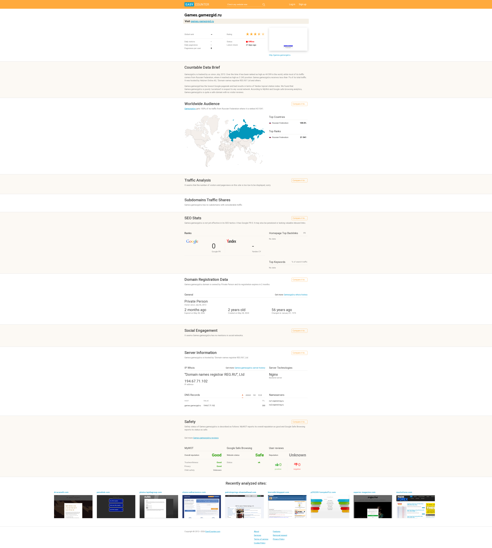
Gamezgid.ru (190, 108)
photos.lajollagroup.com (151, 492)
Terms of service (261, 539)
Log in (292, 4)
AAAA (248, 395)
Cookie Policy (259, 543)
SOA (260, 395)
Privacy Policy (278, 539)
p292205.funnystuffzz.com (323, 492)
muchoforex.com (404, 492)
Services (257, 535)
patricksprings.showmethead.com (240, 492)
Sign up (302, 4)
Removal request (280, 535)
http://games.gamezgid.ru (279, 55)
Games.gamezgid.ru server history (250, 368)
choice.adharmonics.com (194, 492)
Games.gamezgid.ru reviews (206, 438)
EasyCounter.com (212, 531)
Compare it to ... (299, 104)
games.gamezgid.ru (202, 21)
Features (276, 531)
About (256, 531)
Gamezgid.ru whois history (296, 294)
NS (254, 395)
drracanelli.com (61, 492)
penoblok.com (103, 492)
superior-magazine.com (364, 492)
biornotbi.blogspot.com (278, 492)
